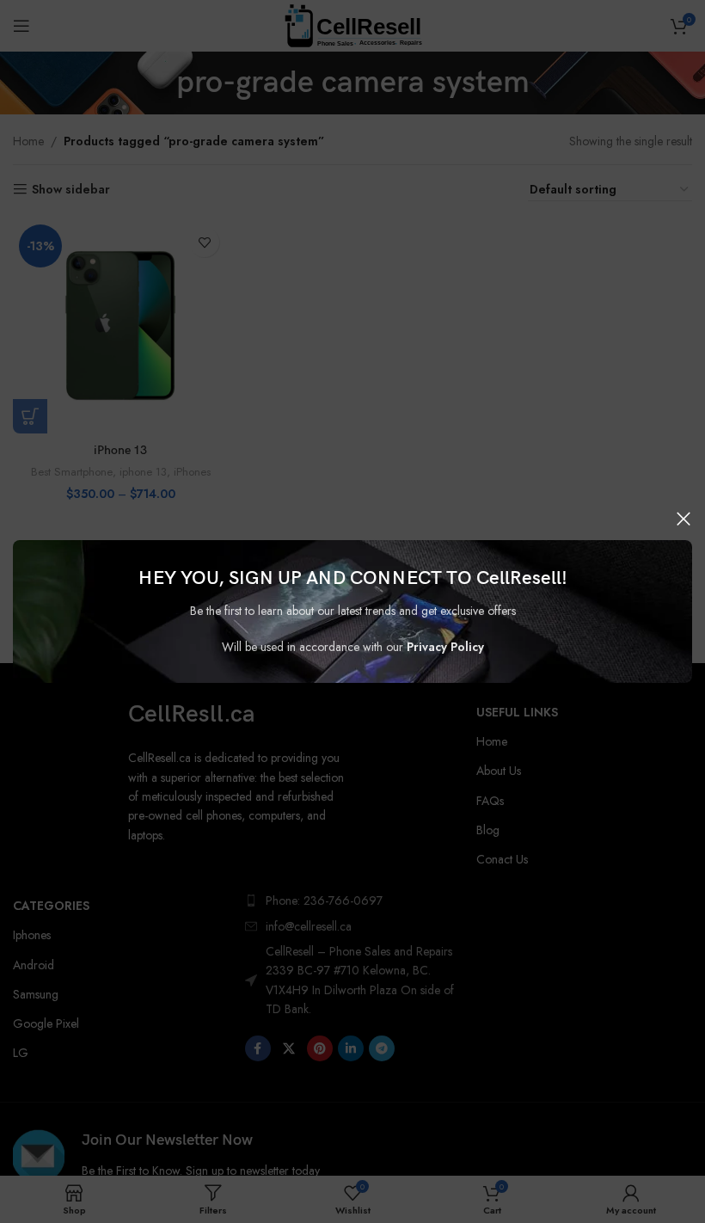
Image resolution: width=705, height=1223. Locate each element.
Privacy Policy (445, 646)
